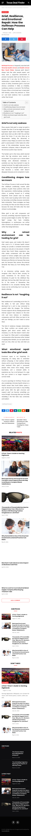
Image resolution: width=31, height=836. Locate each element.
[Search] (28, 3)
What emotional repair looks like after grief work (15, 116)
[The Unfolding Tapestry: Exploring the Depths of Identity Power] (6, 764)
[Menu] (3, 3)
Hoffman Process (7, 404)
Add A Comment (15, 600)
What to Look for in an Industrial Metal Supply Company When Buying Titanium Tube (15, 590)
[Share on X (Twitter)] (14, 39)
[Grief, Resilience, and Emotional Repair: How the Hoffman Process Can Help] (15, 61)
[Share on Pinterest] (22, 39)
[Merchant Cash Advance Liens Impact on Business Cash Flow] (15, 553)
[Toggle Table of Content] (26, 102)
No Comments (17, 32)
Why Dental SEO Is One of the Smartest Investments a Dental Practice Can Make (15, 538)
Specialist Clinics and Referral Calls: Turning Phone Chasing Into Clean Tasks (22, 423)
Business (5, 12)
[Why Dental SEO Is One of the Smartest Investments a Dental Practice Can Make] (15, 526)
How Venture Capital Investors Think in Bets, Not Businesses (8, 421)
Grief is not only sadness (11, 105)
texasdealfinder (6, 831)
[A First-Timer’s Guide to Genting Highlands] (15, 443)
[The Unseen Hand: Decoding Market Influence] (6, 754)
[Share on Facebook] (5, 39)
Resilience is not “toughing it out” (14, 113)
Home (3, 7)
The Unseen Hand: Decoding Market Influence (18, 753)
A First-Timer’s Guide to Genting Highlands (13, 454)
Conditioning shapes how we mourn (14, 107)
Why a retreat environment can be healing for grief (14, 110)
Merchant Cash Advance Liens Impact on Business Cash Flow (15, 564)
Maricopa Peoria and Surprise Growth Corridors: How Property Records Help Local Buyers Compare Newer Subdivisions (15, 481)
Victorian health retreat (9, 68)
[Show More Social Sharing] (27, 39)
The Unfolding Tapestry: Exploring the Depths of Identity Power (20, 763)
